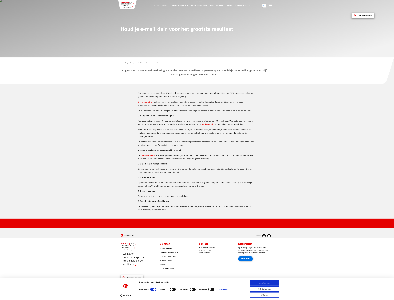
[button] (270, 5)
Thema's (229, 5)
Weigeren (264, 295)
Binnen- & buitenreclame (179, 5)
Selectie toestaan (264, 289)
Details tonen (222, 289)
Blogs (127, 63)
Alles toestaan (264, 283)
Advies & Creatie (216, 5)
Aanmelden (245, 258)
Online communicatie (199, 5)
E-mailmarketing (145, 102)
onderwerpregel (148, 155)
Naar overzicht (129, 235)
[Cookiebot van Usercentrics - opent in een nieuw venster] (126, 296)
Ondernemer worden (242, 5)
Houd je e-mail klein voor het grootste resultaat (145, 63)
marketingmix (208, 124)
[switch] (173, 289)
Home (122, 63)
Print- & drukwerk (160, 5)
